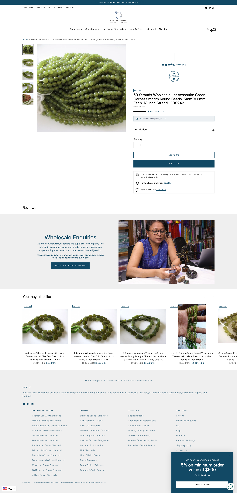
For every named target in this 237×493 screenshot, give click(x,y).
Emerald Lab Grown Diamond (46, 420)
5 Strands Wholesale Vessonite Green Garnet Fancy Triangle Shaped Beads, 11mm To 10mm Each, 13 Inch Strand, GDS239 (143, 356)
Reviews (180, 415)
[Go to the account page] (207, 29)
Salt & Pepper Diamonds (92, 435)
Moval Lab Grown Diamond (45, 465)
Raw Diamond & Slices (91, 420)
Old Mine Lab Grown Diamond (47, 470)
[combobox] (9, 489)
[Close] (230, 455)
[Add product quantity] (136, 145)
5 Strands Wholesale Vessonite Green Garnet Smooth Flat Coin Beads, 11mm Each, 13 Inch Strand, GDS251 (94, 356)
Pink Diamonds (87, 450)
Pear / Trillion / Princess (92, 465)
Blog (178, 430)
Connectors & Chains (138, 425)
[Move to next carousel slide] (212, 297)
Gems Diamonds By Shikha (47, 482)
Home (25, 39)
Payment (180, 435)
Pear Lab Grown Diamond (45, 440)
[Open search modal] (24, 29)
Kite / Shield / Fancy (90, 455)
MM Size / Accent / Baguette (94, 440)
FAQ (178, 425)
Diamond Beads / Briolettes (94, 415)
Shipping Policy (183, 445)
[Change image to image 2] (27, 61)
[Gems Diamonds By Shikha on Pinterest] (209, 7)
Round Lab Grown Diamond (46, 455)
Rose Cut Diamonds (90, 425)
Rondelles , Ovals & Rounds (141, 445)
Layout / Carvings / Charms (141, 430)
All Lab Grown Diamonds (44, 475)
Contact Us (181, 450)
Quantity (137, 139)
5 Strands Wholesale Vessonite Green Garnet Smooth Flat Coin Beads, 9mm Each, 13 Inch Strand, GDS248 (45, 356)
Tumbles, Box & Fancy (139, 435)
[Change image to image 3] (27, 74)
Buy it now (174, 164)
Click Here (168, 183)
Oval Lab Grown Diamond (45, 435)
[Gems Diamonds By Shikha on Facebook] (206, 7)
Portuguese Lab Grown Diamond (48, 460)
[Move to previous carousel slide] (206, 297)
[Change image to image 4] (27, 87)
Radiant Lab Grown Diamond (46, 445)
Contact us (161, 189)
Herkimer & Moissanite (91, 445)
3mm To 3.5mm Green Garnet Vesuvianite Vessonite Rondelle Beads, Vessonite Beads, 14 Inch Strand (192, 356)
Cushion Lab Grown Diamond (46, 415)
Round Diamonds (88, 460)
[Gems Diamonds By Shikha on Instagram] (213, 7)
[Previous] (92, 2)
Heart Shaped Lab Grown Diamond (49, 425)
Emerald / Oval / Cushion (92, 470)
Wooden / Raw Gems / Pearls (142, 440)
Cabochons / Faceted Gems (142, 420)
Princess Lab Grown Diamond (47, 450)
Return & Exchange (185, 440)
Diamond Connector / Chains (94, 430)
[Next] (145, 2)
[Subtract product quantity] (144, 145)
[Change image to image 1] (27, 49)
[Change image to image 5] (27, 99)
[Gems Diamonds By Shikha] (118, 17)
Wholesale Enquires (186, 420)
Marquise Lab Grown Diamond (47, 430)
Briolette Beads (136, 415)
